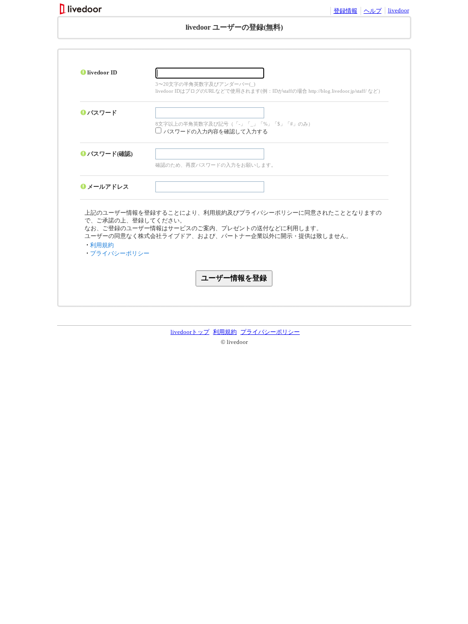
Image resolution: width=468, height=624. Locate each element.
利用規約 (102, 245)
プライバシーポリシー (119, 253)
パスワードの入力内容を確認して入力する (216, 131)
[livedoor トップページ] (81, 12)
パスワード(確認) (110, 153)
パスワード (102, 112)
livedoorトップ (189, 331)
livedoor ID (102, 72)
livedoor (398, 10)
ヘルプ (373, 10)
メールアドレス (108, 186)
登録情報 (345, 10)
